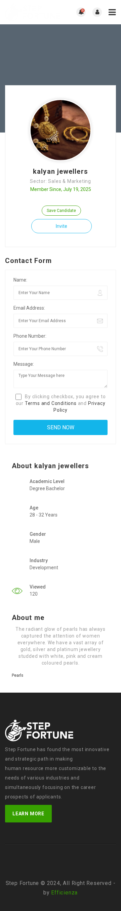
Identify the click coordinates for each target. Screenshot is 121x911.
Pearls (17, 675)
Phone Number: (29, 336)
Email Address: (29, 308)
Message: (23, 364)
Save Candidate (61, 210)
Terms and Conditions (51, 403)
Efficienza (64, 892)
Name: (20, 280)
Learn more (28, 813)
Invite (61, 226)
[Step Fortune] (33, 12)
